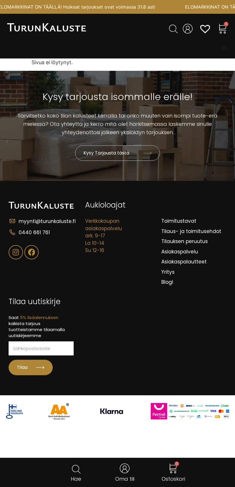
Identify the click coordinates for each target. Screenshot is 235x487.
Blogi (167, 282)
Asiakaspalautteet (184, 261)
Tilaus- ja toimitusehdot (191, 231)
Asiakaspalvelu (179, 251)
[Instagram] (16, 252)
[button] (224, 47)
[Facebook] (31, 252)
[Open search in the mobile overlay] (172, 29)
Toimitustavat (178, 221)
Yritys (168, 272)
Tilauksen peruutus (184, 241)
